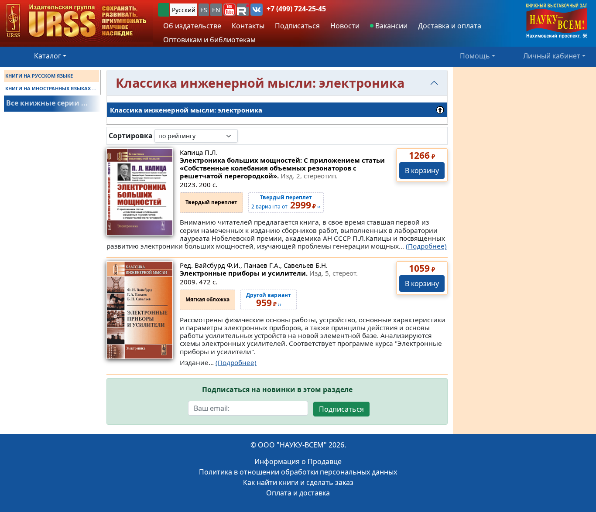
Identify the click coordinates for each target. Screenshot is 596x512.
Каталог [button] (47, 56)
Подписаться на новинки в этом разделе (277, 390)
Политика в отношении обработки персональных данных (298, 472)
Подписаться (341, 409)
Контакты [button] (248, 26)
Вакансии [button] (390, 26)
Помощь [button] (475, 56)
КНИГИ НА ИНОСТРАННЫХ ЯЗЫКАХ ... (50, 88)
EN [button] (216, 10)
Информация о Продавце (298, 461)
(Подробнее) (426, 246)
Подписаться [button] (297, 26)
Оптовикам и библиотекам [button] (209, 39)
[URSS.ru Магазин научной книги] (76, 21)
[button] (229, 9)
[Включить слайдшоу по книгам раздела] (244, 135)
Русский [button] (183, 10)
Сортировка (131, 136)
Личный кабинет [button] (551, 56)
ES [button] (203, 10)
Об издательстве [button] (192, 26)
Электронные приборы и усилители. (269, 273)
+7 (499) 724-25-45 (296, 9)
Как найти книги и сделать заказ (298, 482)
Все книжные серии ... (47, 103)
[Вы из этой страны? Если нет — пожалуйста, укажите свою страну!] (163, 10)
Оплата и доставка (298, 493)
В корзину (422, 170)
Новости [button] (345, 26)
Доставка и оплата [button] (449, 26)
